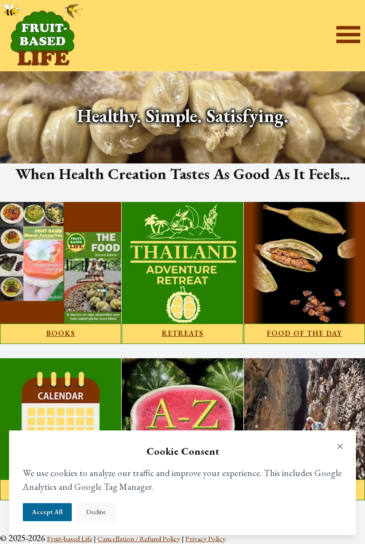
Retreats (182, 333)
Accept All (47, 512)
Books (60, 333)
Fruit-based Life (69, 539)
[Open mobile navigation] (348, 35)
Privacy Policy (205, 539)
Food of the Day (304, 333)
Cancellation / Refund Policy (138, 539)
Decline (96, 512)
